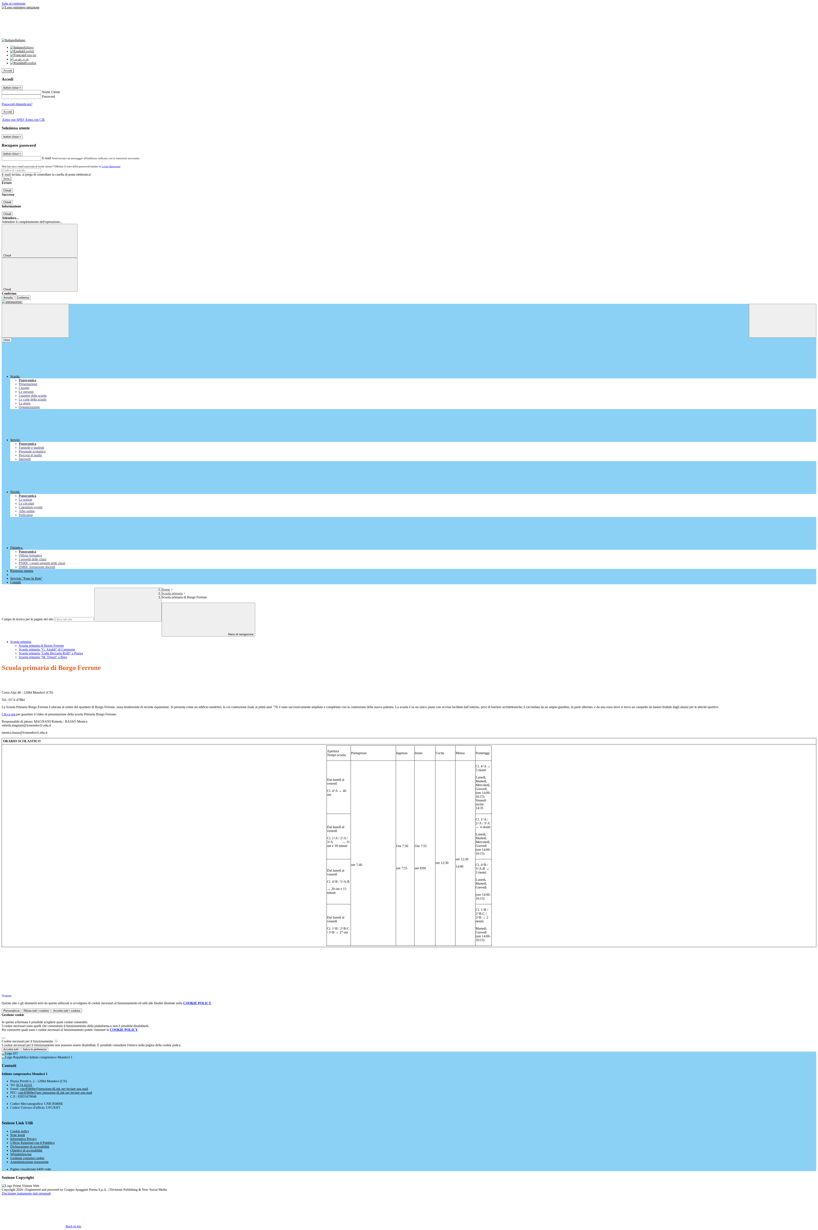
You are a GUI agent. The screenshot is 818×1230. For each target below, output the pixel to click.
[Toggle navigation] (35, 321)
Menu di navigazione (240, 634)
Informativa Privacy (23, 1139)
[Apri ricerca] (782, 321)
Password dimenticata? (17, 104)
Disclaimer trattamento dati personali (26, 1193)
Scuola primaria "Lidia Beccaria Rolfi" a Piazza (51, 653)
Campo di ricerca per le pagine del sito (27, 619)
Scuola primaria (172, 593)
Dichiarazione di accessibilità (29, 1146)
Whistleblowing (21, 1154)
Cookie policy (19, 1131)
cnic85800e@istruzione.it (54, 1089)
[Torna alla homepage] (409, 302)
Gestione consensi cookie (27, 1158)
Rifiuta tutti (36, 1010)
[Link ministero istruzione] (20, 7)
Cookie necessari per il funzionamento (28, 1041)
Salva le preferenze (35, 1049)
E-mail (46, 158)
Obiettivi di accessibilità (26, 1150)
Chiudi (7, 190)
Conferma (23, 297)
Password (48, 96)
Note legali (17, 1135)
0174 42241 (24, 1085)
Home (166, 589)
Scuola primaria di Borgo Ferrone (41, 645)
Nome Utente (51, 92)
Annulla (8, 297)
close (6, 340)
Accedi (7, 70)
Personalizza (11, 1010)
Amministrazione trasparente (29, 1162)
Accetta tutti (66, 1010)
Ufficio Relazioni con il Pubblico (32, 1143)
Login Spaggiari (111, 166)
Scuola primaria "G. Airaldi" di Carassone (47, 649)
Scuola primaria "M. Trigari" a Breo (43, 657)
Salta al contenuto (14, 3)
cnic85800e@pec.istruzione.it (55, 1092)
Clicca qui (9, 714)
